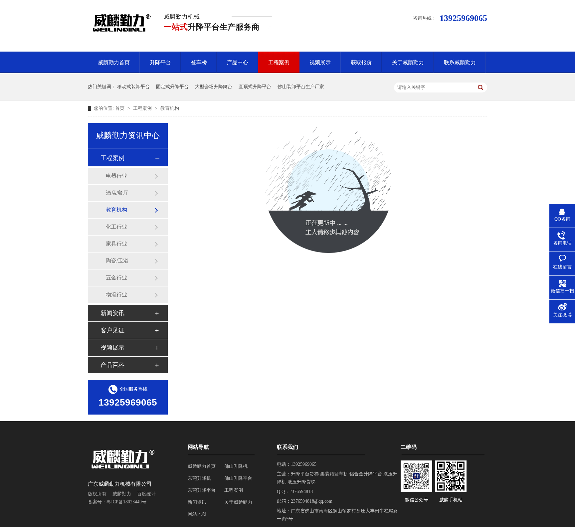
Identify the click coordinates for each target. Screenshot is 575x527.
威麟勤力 (121, 493)
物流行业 (116, 294)
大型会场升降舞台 (213, 86)
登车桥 (199, 62)
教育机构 (169, 108)
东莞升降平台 (202, 490)
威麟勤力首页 (114, 62)
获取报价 (361, 62)
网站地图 (197, 514)
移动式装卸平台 (133, 86)
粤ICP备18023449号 (126, 501)
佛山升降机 (236, 466)
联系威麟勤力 (460, 62)
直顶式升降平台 (255, 86)
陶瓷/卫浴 (117, 261)
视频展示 (320, 62)
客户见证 (112, 330)
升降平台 (160, 62)
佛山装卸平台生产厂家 (301, 86)
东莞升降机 (199, 478)
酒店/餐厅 (117, 193)
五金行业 (116, 277)
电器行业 (116, 176)
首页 (120, 108)
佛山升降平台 (238, 478)
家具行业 (116, 244)
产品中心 (237, 62)
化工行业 (116, 227)
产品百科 (112, 365)
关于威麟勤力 (408, 62)
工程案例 (278, 62)
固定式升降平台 (172, 86)
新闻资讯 (112, 313)
